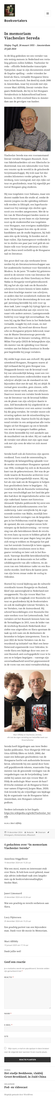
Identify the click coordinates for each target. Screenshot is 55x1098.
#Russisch (31, 835)
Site (6, 1036)
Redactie (30, 832)
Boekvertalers (15, 20)
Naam (8, 1013)
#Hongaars (8, 835)
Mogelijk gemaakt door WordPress (18, 1094)
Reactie (9, 977)
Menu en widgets (48, 16)
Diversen (41, 832)
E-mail (8, 1025)
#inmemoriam (20, 835)
